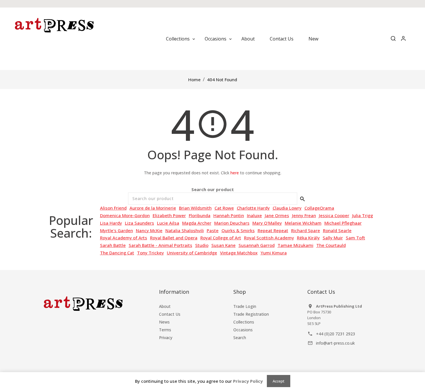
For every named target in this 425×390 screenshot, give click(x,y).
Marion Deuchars (232, 223)
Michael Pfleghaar (343, 223)
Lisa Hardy (111, 223)
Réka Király (308, 238)
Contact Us (169, 314)
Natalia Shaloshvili (184, 230)
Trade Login (244, 306)
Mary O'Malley (267, 223)
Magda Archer (196, 223)
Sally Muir (333, 238)
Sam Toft (355, 238)
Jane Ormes (277, 215)
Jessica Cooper (334, 215)
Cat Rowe (224, 208)
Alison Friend (113, 208)
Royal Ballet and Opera (173, 238)
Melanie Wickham (303, 223)
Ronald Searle (337, 230)
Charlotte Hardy (253, 208)
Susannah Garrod (257, 245)
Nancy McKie (149, 230)
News (164, 322)
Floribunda (199, 215)
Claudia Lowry (287, 208)
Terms (165, 329)
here (234, 172)
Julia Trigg (362, 215)
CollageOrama (319, 208)
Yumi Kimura (273, 253)
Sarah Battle (113, 245)
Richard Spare (305, 230)
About (165, 306)
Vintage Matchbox (239, 253)
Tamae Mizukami (295, 245)
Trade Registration (251, 314)
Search (239, 337)
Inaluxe (254, 215)
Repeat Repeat (273, 230)
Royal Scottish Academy (269, 238)
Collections (243, 322)
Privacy (165, 337)
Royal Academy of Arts (123, 238)
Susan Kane (223, 245)
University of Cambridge (192, 253)
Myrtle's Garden (116, 230)
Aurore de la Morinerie (153, 208)
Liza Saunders (139, 223)
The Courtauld (331, 245)
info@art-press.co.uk (335, 343)
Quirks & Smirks (238, 230)
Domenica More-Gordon (125, 215)
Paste (213, 230)
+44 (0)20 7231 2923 (335, 334)
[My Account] (403, 39)
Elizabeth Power (169, 215)
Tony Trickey (150, 253)
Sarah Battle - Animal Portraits (160, 245)
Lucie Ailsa (168, 223)
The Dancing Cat (117, 253)
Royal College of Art (220, 238)
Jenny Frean (304, 215)
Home (194, 79)
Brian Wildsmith (195, 208)
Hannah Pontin (228, 215)
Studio (201, 245)
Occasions (243, 329)
